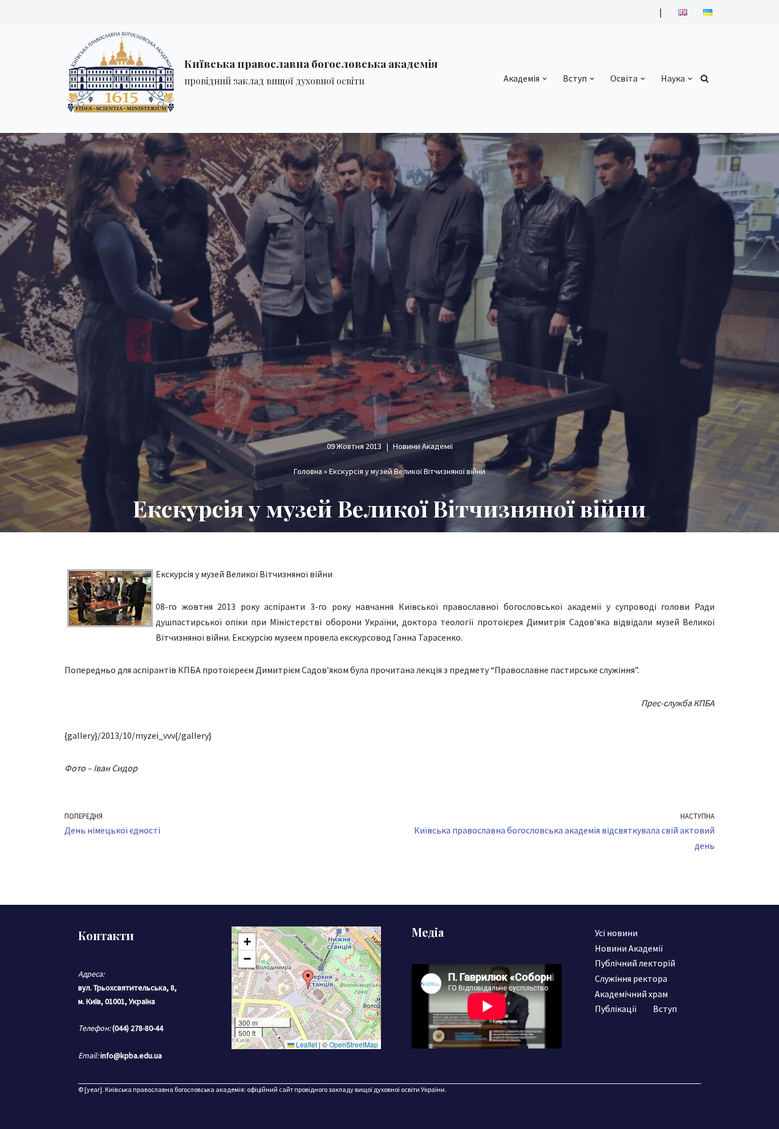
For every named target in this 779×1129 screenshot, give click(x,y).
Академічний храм (631, 993)
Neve (74, 1114)
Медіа (428, 932)
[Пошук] (704, 78)
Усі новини (616, 932)
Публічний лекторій (635, 963)
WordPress (165, 1114)
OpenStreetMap (353, 1044)
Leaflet (305, 1044)
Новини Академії (423, 446)
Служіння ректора (631, 978)
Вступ (665, 1008)
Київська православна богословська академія (174, 1089)
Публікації (616, 1008)
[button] (544, 78)
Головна (308, 471)
